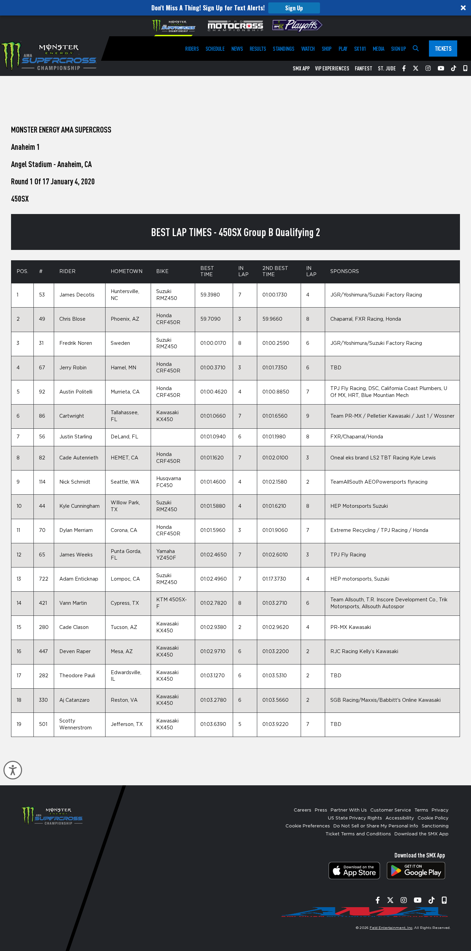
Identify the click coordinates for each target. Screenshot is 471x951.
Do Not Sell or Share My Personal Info (375, 826)
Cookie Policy (433, 818)
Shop (327, 48)
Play (343, 48)
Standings (283, 48)
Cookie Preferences (307, 826)
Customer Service (390, 810)
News (237, 48)
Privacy (440, 810)
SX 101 (360, 48)
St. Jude (387, 68)
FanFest (363, 68)
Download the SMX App (421, 834)
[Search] (416, 48)
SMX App (301, 68)
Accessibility (399, 818)
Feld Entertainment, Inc (391, 928)
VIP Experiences (332, 68)
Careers (302, 810)
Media (378, 48)
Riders (191, 48)
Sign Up (294, 8)
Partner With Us (349, 810)
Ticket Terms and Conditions (358, 834)
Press (321, 810)
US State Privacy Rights (355, 818)
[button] (235, 8)
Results (258, 48)
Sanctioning (435, 826)
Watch (308, 48)
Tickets (443, 48)
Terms (421, 810)
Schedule (215, 48)
